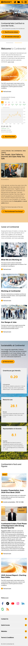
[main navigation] (25, 2)
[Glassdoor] (2, 609)
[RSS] (8, 609)
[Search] (22, 2)
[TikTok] (8, 603)
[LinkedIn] (23, 603)
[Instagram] (18, 603)
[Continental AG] (6, 2)
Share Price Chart (10, 136)
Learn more (11, 62)
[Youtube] (13, 603)
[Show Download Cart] (18, 2)
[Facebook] (2, 603)
